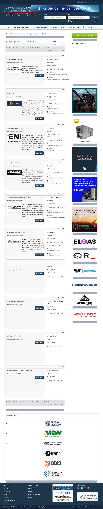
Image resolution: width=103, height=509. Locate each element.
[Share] (58, 55)
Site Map (6, 497)
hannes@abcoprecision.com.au (55, 212)
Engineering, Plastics (41, 34)
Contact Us (92, 27)
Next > (57, 50)
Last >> (62, 50)
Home (8, 27)
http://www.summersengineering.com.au (58, 79)
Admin (21, 62)
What (45, 14)
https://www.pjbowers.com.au (55, 114)
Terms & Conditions (78, 507)
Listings (12, 34)
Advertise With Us (75, 27)
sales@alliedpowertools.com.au (55, 178)
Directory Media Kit (9, 500)
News (63, 27)
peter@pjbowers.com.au (53, 108)
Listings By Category (21, 27)
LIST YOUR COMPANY (84, 35)
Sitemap (96, 507)
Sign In (96, 2)
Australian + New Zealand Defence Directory (26, 507)
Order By (28, 41)
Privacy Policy (89, 507)
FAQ (5, 494)
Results (54, 41)
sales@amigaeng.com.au (54, 250)
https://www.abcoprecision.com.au (56, 217)
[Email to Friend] (63, 55)
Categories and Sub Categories (24, 34)
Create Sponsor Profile (84, 2)
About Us (7, 491)
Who (69, 14)
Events (54, 27)
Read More (39, 76)
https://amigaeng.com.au (53, 255)
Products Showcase (40, 27)
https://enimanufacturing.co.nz (55, 150)
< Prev (50, 50)
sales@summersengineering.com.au (57, 74)
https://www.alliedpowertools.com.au (57, 183)
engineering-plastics (13, 62)
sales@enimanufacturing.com (55, 145)
